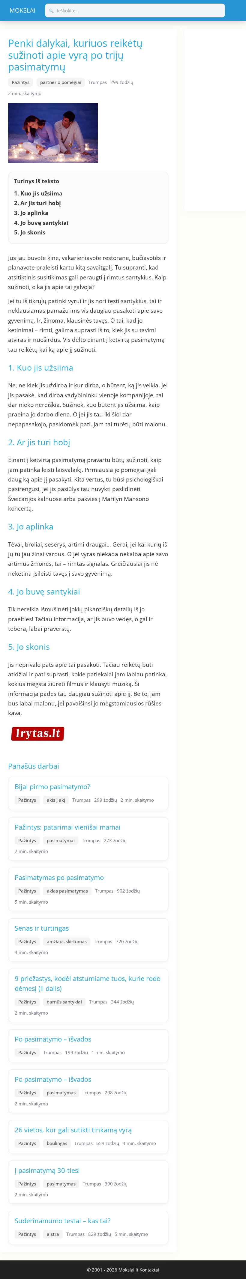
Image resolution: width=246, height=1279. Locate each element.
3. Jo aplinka (31, 213)
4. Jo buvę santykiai (41, 223)
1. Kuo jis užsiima (38, 193)
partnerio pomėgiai (60, 82)
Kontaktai (149, 1270)
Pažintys (20, 82)
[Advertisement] (215, 119)
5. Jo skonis (29, 232)
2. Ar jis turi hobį (37, 203)
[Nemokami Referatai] (22, 10)
